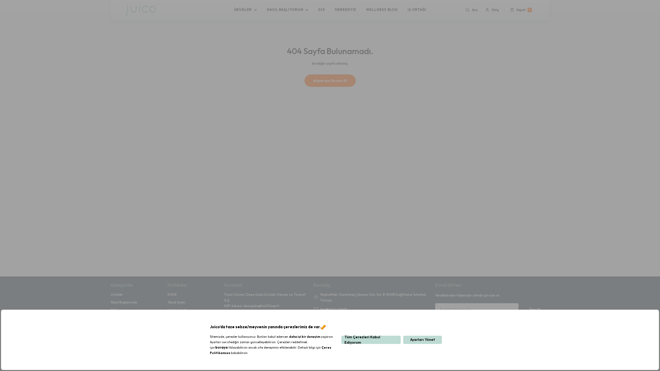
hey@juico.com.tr (333, 309)
